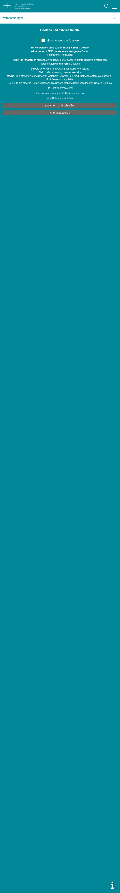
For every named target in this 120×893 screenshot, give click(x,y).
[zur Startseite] (16, 6)
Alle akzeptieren (60, 112)
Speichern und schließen (60, 105)
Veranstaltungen (13, 18)
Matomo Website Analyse (62, 40)
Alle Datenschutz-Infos (60, 98)
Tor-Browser (42, 93)
